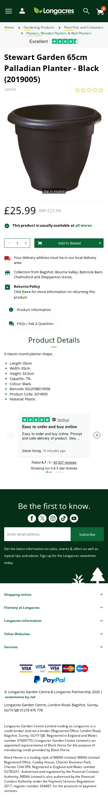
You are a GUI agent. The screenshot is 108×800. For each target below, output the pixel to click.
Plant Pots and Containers (84, 27)
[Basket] (98, 9)
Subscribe (87, 534)
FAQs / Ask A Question (35, 323)
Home (9, 27)
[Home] (54, 10)
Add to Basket (69, 243)
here (26, 291)
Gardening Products (39, 27)
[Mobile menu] (9, 10)
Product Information (34, 309)
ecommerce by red (20, 697)
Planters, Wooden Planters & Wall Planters (58, 33)
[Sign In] (21, 10)
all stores (83, 225)
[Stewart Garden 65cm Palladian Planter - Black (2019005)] (54, 148)
